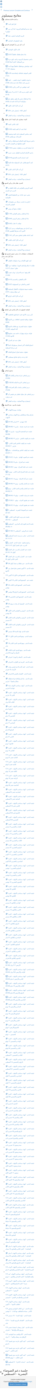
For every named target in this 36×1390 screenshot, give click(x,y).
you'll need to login (26, 1381)
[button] (1, 2)
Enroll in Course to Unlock (18, 1384)
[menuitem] (1, 5)
